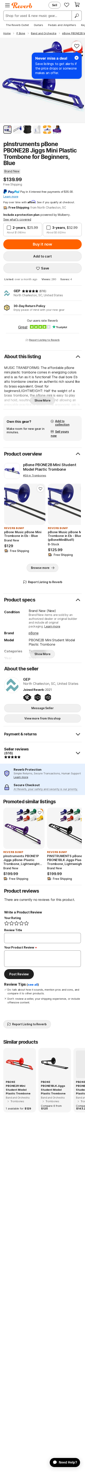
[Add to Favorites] (77, 46)
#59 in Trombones (34, 475)
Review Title (13, 930)
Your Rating (12, 918)
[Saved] (67, 5)
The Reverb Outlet (17, 25)
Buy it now (42, 244)
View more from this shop (42, 718)
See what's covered (17, 219)
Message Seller (42, 708)
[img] (30, 291)
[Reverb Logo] (22, 5)
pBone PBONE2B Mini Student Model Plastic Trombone (49, 467)
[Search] (76, 16)
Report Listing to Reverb (44, 339)
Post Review (19, 974)
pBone (33, 633)
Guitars (38, 25)
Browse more (40, 567)
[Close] (76, 58)
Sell (54, 5)
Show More (42, 400)
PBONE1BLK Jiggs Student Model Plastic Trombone (53, 1089)
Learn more (52, 626)
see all (33, 984)
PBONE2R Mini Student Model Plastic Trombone (18, 1089)
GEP (17, 291)
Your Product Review (19, 947)
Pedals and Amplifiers (62, 25)
